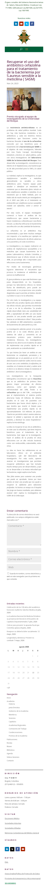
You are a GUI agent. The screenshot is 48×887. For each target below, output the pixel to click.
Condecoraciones (15, 732)
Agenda (10, 753)
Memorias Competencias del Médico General (22, 833)
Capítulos (12, 721)
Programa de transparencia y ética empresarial (23, 878)
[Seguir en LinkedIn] (16, 24)
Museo (9, 746)
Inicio (9, 698)
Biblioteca (10, 750)
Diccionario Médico (12, 818)
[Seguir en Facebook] (32, 24)
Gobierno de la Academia (18, 711)
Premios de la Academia (18, 736)
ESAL (6, 862)
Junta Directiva (14, 707)
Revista (9, 743)
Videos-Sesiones (13, 757)
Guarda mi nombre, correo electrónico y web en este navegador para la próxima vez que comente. (24, 576)
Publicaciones (12, 739)
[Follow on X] (27, 24)
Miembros (13, 715)
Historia (12, 704)
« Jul (8, 687)
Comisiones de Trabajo (18, 729)
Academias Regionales (17, 725)
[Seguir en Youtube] (21, 24)
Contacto (10, 760)
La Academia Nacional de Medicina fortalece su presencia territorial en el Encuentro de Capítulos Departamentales (23, 619)
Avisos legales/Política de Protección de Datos (22, 874)
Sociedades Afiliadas (13, 828)
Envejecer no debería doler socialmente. (22, 631)
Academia (10, 701)
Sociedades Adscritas (13, 823)
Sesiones (12, 718)
